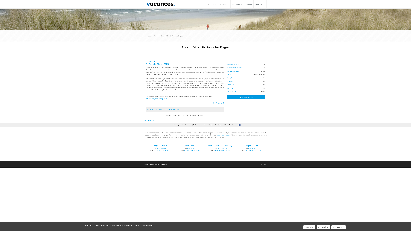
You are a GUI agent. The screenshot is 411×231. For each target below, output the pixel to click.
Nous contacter (246, 97)
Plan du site (232, 125)
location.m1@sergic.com (192, 150)
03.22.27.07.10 (161, 148)
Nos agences (237, 4)
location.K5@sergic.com (222, 150)
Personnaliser (309, 227)
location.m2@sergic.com (161, 150)
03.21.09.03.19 (191, 148)
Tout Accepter (339, 227)
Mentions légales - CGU (219, 125)
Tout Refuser (324, 227)
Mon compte (259, 4)
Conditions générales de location (181, 125)
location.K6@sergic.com (253, 150)
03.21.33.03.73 (252, 148)
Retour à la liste (149, 120)
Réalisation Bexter (161, 164)
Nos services (224, 4)
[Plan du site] (239, 125)
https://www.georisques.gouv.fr (156, 99)
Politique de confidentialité (202, 125)
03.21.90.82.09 (222, 148)
